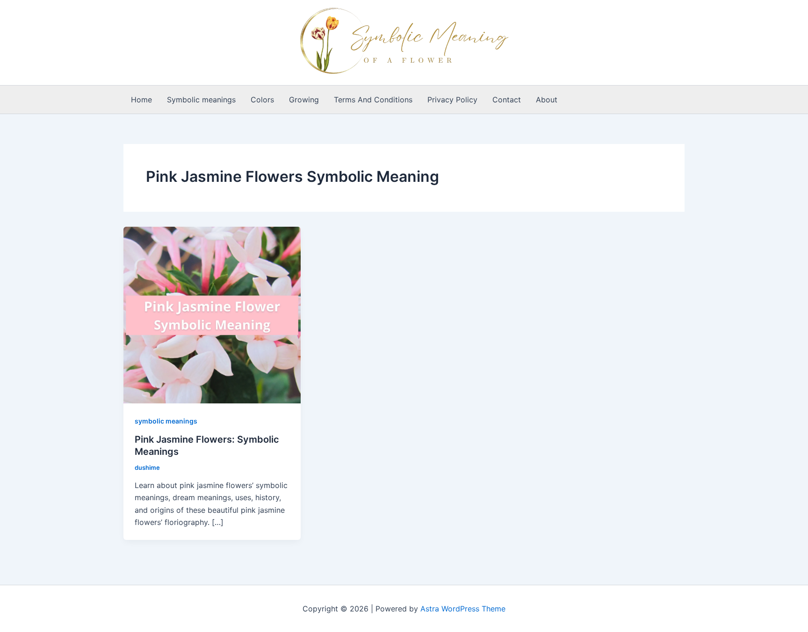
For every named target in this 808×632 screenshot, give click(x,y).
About (546, 99)
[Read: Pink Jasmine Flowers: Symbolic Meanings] (212, 314)
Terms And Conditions (373, 99)
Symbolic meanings (201, 99)
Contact (506, 99)
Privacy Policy (452, 99)
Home (141, 99)
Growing (304, 99)
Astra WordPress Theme (462, 608)
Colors (262, 99)
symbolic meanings (166, 421)
